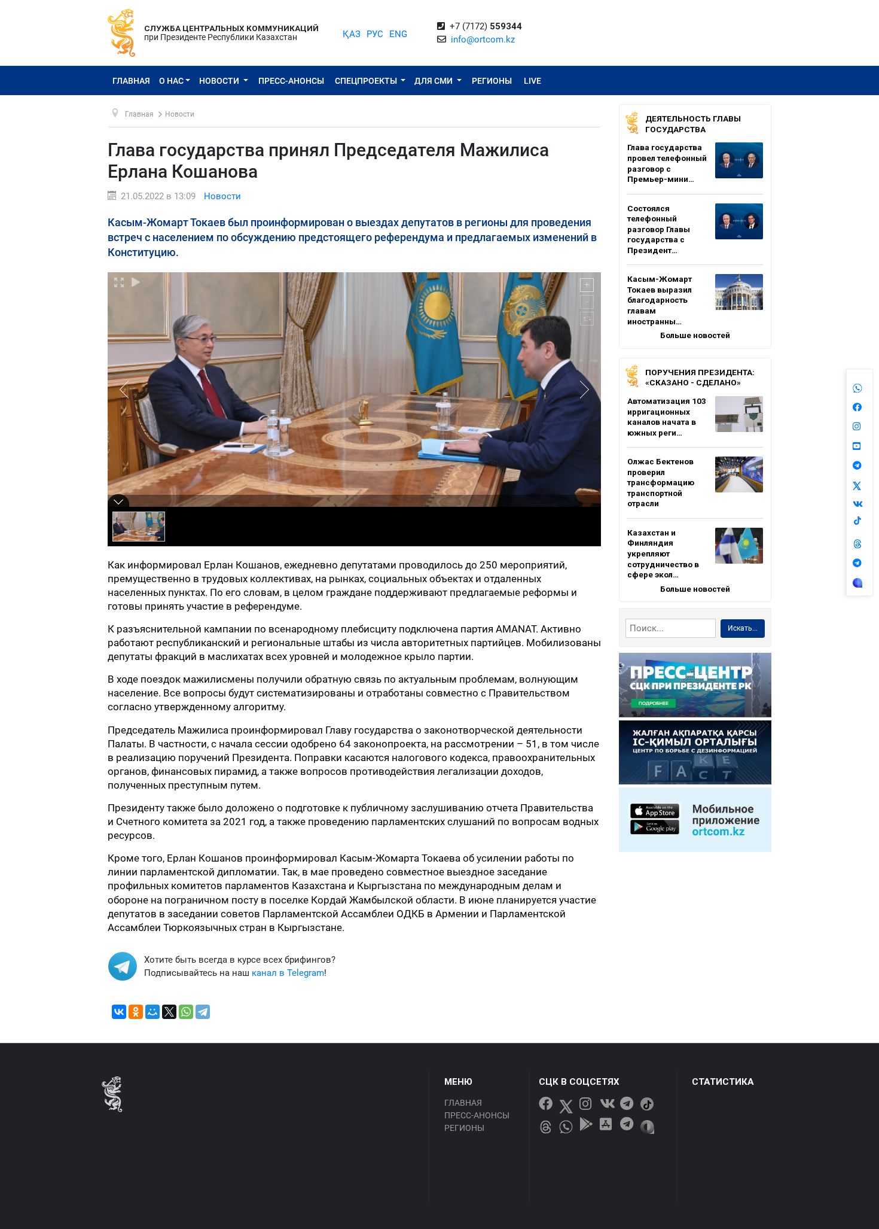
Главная (131, 81)
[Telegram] (203, 1012)
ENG (398, 34)
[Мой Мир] (152, 1012)
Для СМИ (434, 81)
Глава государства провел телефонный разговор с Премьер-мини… (667, 163)
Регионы (492, 81)
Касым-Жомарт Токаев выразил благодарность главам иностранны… (659, 299)
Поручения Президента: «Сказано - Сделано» (700, 377)
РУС (375, 34)
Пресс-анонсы (291, 81)
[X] (169, 1012)
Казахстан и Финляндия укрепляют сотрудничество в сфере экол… (663, 553)
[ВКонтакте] (119, 1012)
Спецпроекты (367, 81)
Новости (220, 81)
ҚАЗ (352, 34)
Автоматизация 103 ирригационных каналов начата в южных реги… (666, 416)
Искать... (743, 628)
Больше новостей (695, 335)
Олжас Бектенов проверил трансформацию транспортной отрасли (660, 482)
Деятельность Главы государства (693, 124)
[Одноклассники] (136, 1012)
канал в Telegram (288, 973)
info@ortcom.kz (483, 39)
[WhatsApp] (186, 1012)
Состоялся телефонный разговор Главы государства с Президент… (658, 229)
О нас (171, 81)
